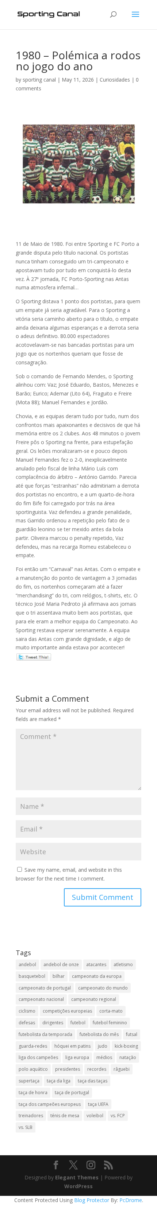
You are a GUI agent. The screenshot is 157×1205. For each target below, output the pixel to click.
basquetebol (32, 976)
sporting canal (39, 79)
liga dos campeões (38, 1057)
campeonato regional (93, 999)
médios (104, 1057)
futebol (77, 1023)
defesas (27, 1023)
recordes (96, 1069)
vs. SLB (25, 1127)
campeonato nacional (41, 999)
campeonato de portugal (45, 988)
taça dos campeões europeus (50, 1104)
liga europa (77, 1057)
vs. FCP (118, 1115)
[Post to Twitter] (33, 656)
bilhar (59, 976)
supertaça (29, 1081)
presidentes (67, 1069)
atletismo (123, 964)
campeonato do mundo (103, 988)
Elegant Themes (77, 1177)
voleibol (95, 1115)
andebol (27, 964)
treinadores (31, 1115)
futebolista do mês (99, 1034)
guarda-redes (33, 1046)
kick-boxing (126, 1046)
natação (127, 1057)
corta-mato (111, 1011)
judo (102, 1046)
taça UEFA (98, 1104)
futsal (131, 1034)
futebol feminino (110, 1023)
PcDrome (130, 1200)
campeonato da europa (97, 976)
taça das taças (92, 1081)
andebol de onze (61, 964)
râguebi (122, 1069)
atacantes (96, 964)
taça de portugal (72, 1092)
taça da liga (58, 1081)
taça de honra (33, 1092)
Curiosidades (115, 79)
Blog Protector (91, 1200)
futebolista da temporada (45, 1034)
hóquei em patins (72, 1046)
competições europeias (67, 1011)
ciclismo (27, 1011)
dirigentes (52, 1023)
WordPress (78, 1186)
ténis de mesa (64, 1115)
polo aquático (33, 1069)
